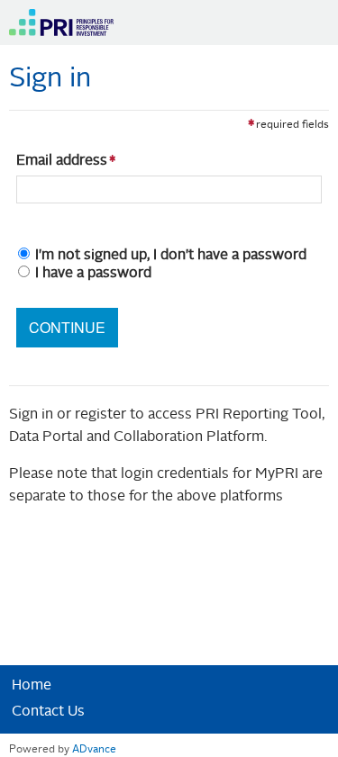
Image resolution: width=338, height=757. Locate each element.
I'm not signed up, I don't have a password (170, 255)
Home (31, 686)
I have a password (93, 273)
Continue (67, 327)
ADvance (94, 749)
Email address (61, 161)
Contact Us (48, 712)
